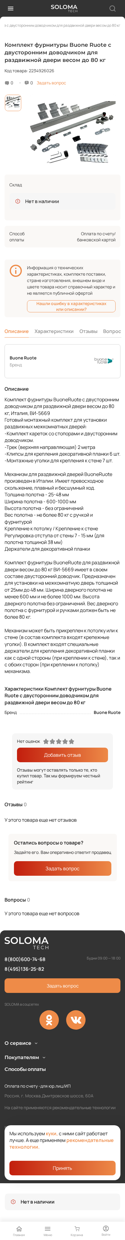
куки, (52, 1133)
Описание (17, 331)
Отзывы (88, 331)
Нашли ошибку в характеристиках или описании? (71, 306)
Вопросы (113, 331)
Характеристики (54, 331)
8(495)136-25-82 (24, 969)
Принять (62, 1168)
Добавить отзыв (62, 755)
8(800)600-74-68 (25, 959)
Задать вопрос (51, 83)
